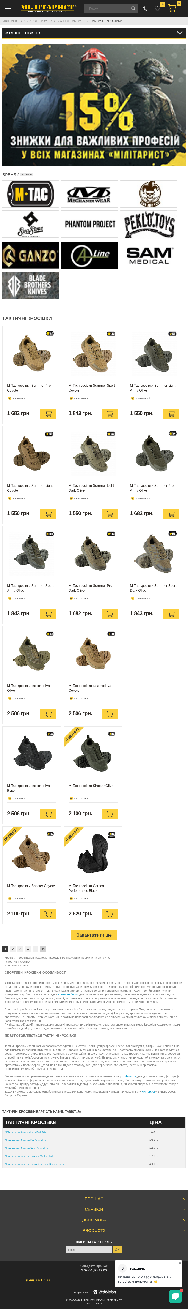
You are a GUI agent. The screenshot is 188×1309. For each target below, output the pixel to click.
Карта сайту (94, 1303)
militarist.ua (129, 1076)
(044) (38, 1280)
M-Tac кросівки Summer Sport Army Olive (26, 1148)
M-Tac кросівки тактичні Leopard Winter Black (29, 1156)
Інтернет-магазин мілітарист (101, 1300)
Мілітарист (148, 1091)
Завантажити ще (94, 935)
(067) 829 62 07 (145, 8)
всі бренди (27, 174)
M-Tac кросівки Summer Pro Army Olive (25, 1140)
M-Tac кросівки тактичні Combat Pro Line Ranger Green (34, 1164)
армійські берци (68, 994)
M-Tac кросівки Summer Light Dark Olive (26, 1132)
